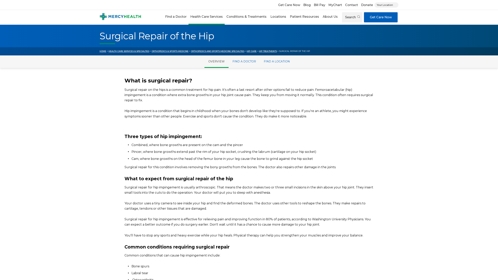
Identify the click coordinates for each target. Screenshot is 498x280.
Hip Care (252, 51)
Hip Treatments (268, 51)
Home (103, 51)
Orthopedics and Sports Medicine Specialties (217, 51)
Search (351, 17)
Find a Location (277, 61)
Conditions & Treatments (246, 16)
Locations (278, 16)
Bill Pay (319, 5)
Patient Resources (304, 16)
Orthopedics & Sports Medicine (170, 51)
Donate (367, 5)
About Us (330, 16)
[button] (175, 17)
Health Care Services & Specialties (129, 51)
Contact (351, 5)
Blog (307, 5)
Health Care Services (206, 16)
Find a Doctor (176, 16)
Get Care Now (289, 5)
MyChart (335, 5)
